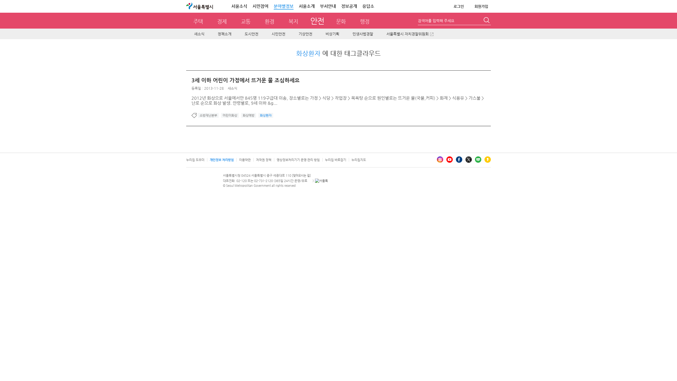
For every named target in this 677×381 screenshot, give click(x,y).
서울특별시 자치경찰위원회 (407, 34)
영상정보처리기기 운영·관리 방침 (298, 160)
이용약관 (245, 160)
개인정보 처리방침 (222, 160)
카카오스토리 (487, 159)
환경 (269, 22)
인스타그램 (440, 159)
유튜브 (449, 159)
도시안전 (251, 34)
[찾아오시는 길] (301, 175)
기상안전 (305, 34)
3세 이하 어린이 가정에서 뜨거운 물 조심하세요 (245, 80)
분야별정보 (284, 6)
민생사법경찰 (363, 34)
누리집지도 (358, 160)
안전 (317, 20)
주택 (198, 22)
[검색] (487, 21)
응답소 (368, 6)
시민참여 (260, 6)
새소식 (199, 34)
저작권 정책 (263, 160)
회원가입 (481, 6)
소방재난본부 (208, 115)
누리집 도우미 (195, 160)
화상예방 (248, 115)
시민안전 (278, 34)
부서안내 (328, 6)
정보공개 (349, 6)
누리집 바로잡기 (335, 160)
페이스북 (459, 159)
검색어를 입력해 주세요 (436, 21)
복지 (293, 22)
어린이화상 (230, 115)
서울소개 (307, 6)
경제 (222, 22)
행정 (364, 22)
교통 (245, 22)
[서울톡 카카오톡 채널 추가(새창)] (321, 181)
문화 (341, 22)
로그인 (459, 6)
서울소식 (239, 6)
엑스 (468, 159)
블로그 (478, 159)
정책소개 (224, 34)
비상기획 (332, 34)
